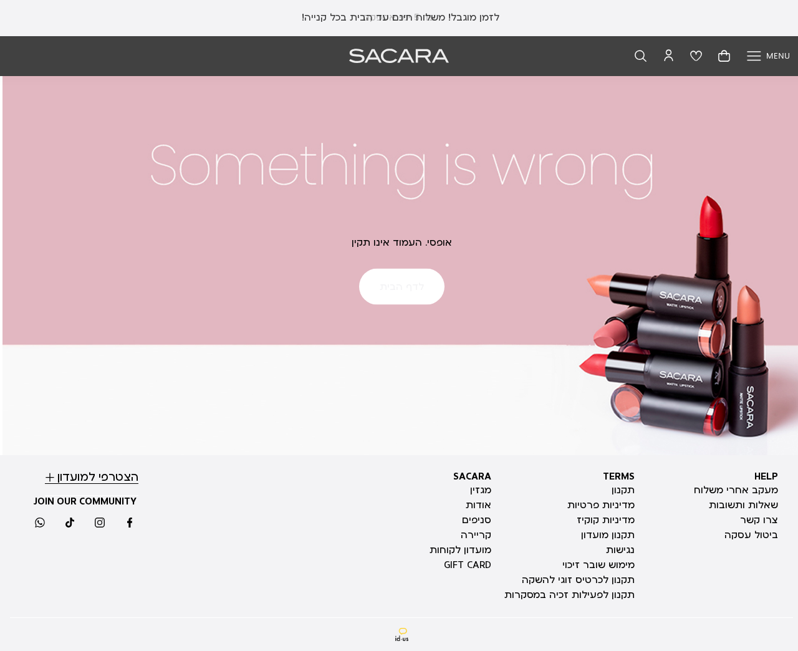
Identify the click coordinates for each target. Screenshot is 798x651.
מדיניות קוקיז (606, 520)
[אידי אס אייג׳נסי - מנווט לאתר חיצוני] (402, 634)
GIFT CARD (467, 565)
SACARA (472, 476)
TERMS (619, 476)
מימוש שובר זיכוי (598, 565)
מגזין (480, 490)
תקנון (623, 490)
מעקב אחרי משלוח (736, 490)
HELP (766, 476)
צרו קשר (759, 520)
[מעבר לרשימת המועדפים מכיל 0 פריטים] (696, 56)
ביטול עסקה (751, 535)
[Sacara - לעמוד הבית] (399, 56)
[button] (641, 56)
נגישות (620, 550)
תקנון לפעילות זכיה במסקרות (569, 595)
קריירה (476, 535)
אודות (478, 505)
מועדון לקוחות (460, 550)
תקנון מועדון (608, 535)
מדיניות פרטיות (601, 505)
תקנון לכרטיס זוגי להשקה (578, 580)
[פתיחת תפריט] (768, 56)
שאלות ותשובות (743, 505)
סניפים (476, 520)
